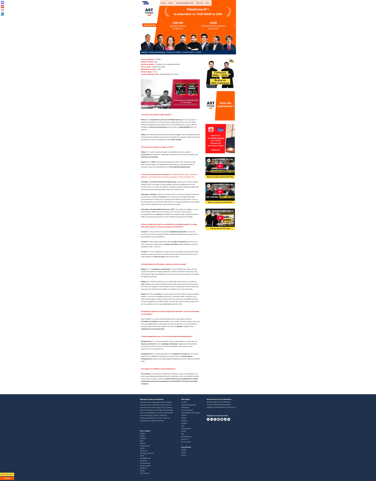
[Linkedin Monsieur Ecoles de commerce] (2, 14)
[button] (171, 3)
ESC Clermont (144, 473)
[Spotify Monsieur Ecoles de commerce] (221, 419)
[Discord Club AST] (2, 2)
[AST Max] (188, 48)
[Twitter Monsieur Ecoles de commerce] (228, 419)
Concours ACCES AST (147, 453)
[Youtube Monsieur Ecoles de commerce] (2, 6)
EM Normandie (145, 466)
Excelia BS (143, 461)
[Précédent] (142, 25)
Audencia (144, 52)
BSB (182, 434)
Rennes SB (143, 451)
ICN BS (142, 456)
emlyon (142, 433)
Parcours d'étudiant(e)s (157, 52)
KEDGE (142, 448)
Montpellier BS (145, 458)
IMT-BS (142, 471)
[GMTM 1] (170, 105)
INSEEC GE (143, 468)
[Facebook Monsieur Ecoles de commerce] (215, 419)
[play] (231, 118)
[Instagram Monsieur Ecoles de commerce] (2, 10)
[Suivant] (234, 25)
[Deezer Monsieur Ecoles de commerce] (225, 419)
